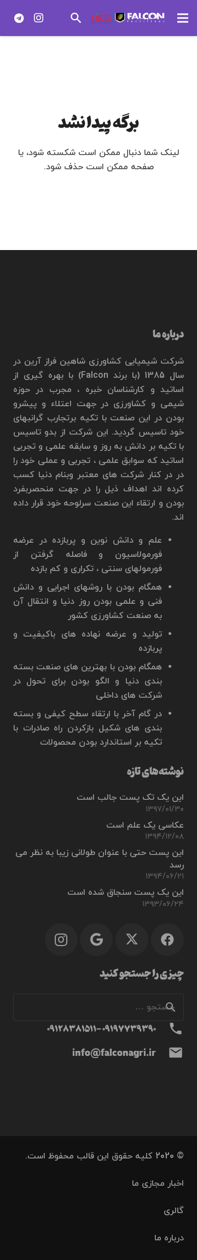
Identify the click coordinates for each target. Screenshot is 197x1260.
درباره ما (169, 1238)
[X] (131, 939)
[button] (182, 18)
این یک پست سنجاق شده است (125, 893)
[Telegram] (18, 18)
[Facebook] (167, 939)
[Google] (96, 939)
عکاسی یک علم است (145, 825)
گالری (174, 1211)
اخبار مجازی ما (158, 1184)
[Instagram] (38, 18)
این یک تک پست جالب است (130, 798)
